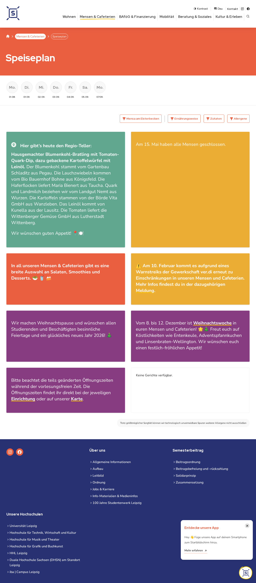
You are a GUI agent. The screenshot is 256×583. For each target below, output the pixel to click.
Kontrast (202, 9)
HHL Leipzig (18, 553)
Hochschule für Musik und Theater (34, 539)
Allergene (240, 118)
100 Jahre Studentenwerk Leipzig (117, 503)
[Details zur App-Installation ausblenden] (245, 573)
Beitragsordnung (188, 462)
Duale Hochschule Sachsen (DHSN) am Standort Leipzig (45, 562)
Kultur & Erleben (229, 16)
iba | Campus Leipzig (24, 572)
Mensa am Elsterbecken (142, 118)
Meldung (145, 290)
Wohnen (69, 16)
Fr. (71, 87)
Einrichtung (23, 399)
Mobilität (167, 16)
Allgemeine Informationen (112, 462)
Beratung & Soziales (195, 16)
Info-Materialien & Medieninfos (115, 496)
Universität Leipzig (23, 526)
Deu (220, 9)
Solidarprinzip (186, 475)
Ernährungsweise (186, 118)
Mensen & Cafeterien (97, 16)
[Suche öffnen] (248, 16)
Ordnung (99, 482)
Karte (77, 399)
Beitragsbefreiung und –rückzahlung (202, 469)
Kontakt (232, 9)
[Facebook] (248, 8)
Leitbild (98, 475)
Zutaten (216, 118)
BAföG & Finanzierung (137, 16)
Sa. (85, 87)
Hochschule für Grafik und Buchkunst (36, 546)
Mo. (12, 87)
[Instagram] (242, 8)
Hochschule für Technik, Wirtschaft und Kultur (43, 533)
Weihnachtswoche (212, 323)
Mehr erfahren (193, 550)
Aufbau (98, 469)
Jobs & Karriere (103, 489)
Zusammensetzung (189, 482)
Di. (27, 87)
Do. (56, 87)
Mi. (41, 87)
